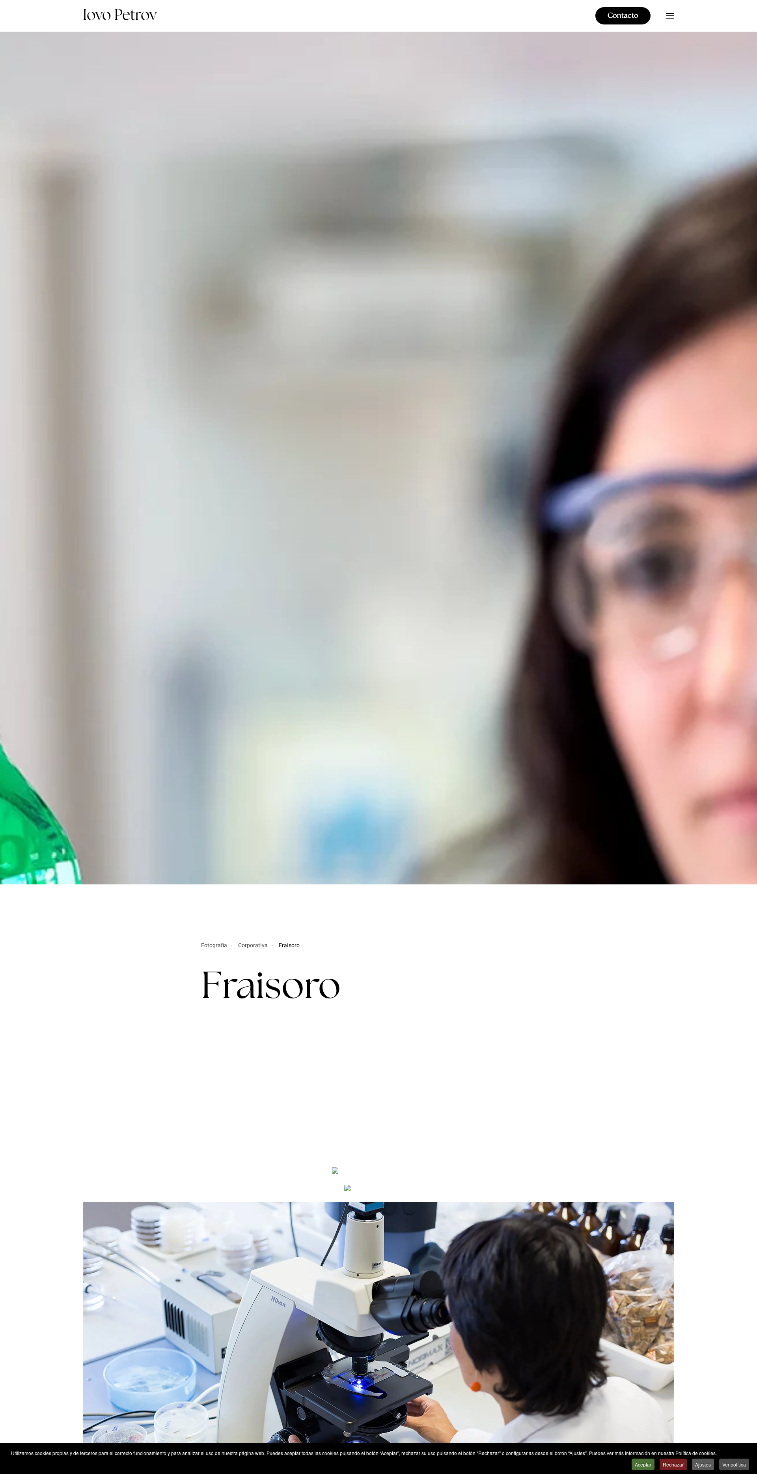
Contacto (623, 15)
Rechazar (673, 1464)
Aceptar (643, 1464)
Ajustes (703, 1464)
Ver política (734, 1464)
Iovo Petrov (120, 15)
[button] (670, 16)
